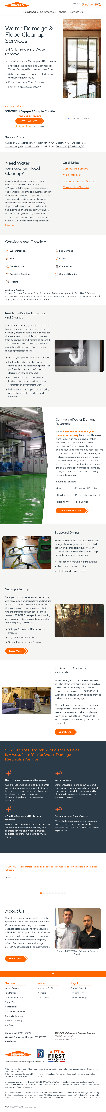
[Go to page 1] (41, 893)
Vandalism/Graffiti (32, 299)
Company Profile (46, 988)
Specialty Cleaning (14, 1016)
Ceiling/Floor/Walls (33, 296)
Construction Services (76, 187)
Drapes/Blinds (72, 296)
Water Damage (12, 988)
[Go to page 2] (44, 893)
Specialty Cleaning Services (79, 181)
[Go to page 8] (61, 893)
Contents (46, 299)
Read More (15, 958)
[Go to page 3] (47, 893)
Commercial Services (75, 168)
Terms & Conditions (80, 988)
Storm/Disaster (12, 1002)
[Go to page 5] (53, 893)
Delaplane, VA (79, 142)
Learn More (15, 651)
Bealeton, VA (63, 142)
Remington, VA (46, 142)
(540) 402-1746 (91, 5)
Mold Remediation (14, 997)
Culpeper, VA (12, 142)
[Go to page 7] (59, 893)
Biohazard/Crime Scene (34, 293)
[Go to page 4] (50, 893)
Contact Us (76, 11)
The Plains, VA (76, 146)
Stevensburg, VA (14, 146)
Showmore (10, 225)
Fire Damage (11, 993)
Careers (42, 993)
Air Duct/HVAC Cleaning (83, 293)
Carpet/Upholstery (14, 296)
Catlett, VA (61, 146)
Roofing (9, 1025)
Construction (11, 1007)
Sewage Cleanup (13, 293)
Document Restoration (54, 296)
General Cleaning (13, 1020)
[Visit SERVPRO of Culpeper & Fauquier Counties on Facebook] (53, 974)
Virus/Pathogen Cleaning (59, 293)
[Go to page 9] (64, 893)
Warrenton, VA (28, 142)
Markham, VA (32, 146)
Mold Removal (72, 174)
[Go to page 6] (56, 893)
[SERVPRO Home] (17, 4)
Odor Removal (87, 296)
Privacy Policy (77, 993)
